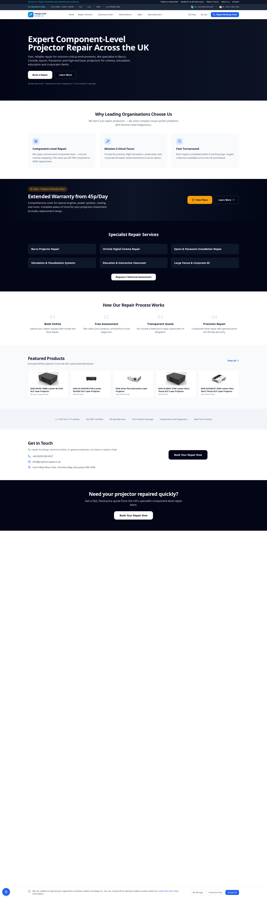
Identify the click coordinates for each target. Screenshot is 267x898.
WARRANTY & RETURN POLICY (192, 2)
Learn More (65, 74)
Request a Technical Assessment (133, 277)
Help (139, 14)
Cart (205, 14)
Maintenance (125, 14)
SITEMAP (235, 2)
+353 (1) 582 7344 (232, 7)
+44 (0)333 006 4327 (205, 7)
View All (232, 360)
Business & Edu (105, 14)
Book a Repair (40, 74)
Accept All (232, 892)
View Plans (202, 199)
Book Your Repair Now (188, 455)
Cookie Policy (164, 891)
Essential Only (215, 892)
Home (71, 14)
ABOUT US (225, 2)
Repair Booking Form (226, 14)
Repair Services (85, 14)
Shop (193, 14)
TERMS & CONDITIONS (169, 2)
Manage (199, 892)
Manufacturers (155, 14)
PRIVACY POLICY (212, 2)
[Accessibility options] (6, 892)
